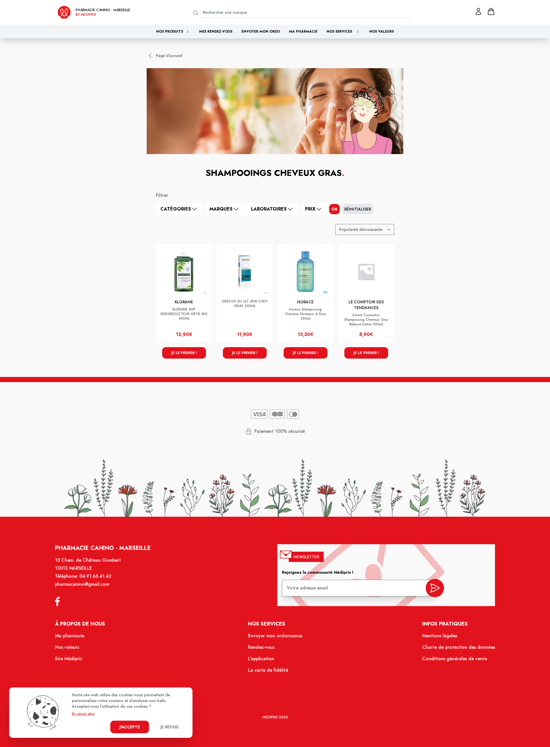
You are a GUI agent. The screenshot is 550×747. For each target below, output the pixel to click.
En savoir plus (83, 713)
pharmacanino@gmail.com (82, 584)
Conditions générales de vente (454, 658)
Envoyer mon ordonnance (275, 635)
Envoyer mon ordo (260, 31)
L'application (261, 658)
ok (334, 209)
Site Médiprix (68, 658)
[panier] (491, 11)
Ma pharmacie (303, 31)
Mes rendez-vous (215, 31)
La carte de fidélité (268, 670)
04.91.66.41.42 (95, 576)
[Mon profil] (478, 11)
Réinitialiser (357, 209)
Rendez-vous (261, 647)
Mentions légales (439, 635)
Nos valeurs (381, 31)
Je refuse (169, 727)
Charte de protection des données (458, 647)
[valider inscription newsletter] (435, 588)
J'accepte (129, 727)
